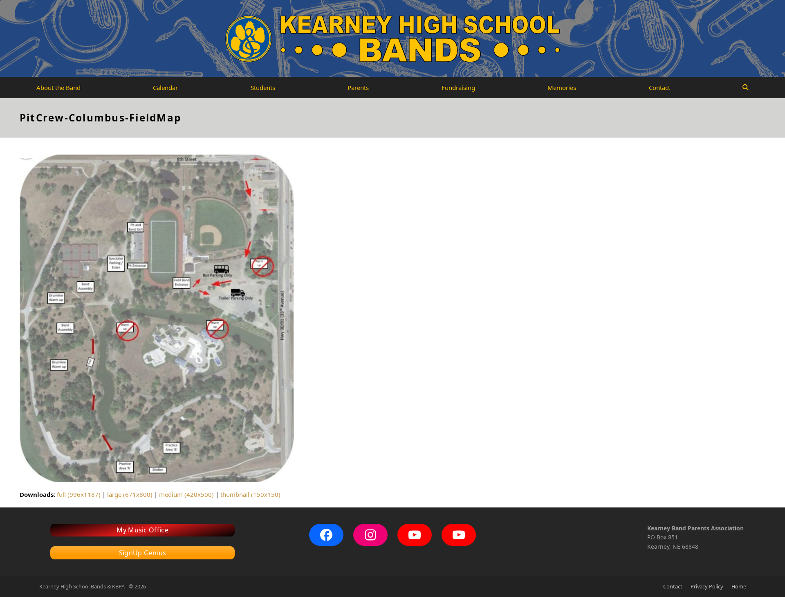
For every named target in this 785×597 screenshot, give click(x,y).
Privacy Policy (707, 586)
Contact (672, 586)
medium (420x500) (186, 494)
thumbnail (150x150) (250, 494)
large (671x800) (130, 494)
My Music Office (142, 529)
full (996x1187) (79, 494)
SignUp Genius (142, 552)
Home (738, 586)
